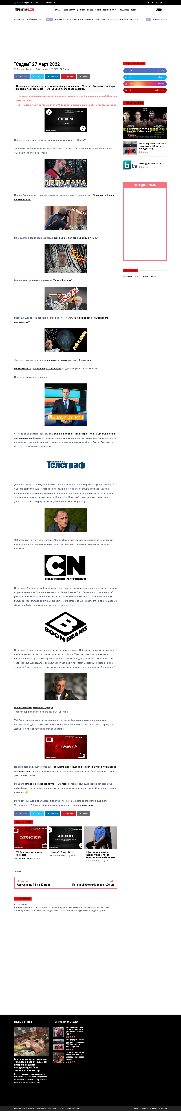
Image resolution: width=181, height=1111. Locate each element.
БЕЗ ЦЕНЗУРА (69, 10)
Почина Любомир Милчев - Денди (33, 707)
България (128, 276)
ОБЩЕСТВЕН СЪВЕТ (128, 10)
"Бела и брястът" (62, 280)
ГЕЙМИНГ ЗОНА (109, 10)
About (38, 3)
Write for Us (50, 3)
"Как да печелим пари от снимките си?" (76, 238)
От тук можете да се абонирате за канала (37, 368)
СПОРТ (98, 10)
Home (136, 1108)
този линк (87, 805)
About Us (145, 1108)
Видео (137, 276)
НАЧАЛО (58, 10)
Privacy (154, 1108)
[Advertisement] (90, 43)
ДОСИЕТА (81, 10)
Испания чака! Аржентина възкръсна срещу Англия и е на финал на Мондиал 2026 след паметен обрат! (61, 19)
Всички (66, 69)
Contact (164, 1108)
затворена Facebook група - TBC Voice (46, 783)
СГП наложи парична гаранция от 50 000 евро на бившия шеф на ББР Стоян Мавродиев (67, 105)
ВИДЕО (90, 10)
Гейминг (145, 276)
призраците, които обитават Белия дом (69, 360)
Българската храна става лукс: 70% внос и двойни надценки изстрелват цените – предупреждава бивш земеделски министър (31, 1065)
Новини (153, 276)
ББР (111, 19)
